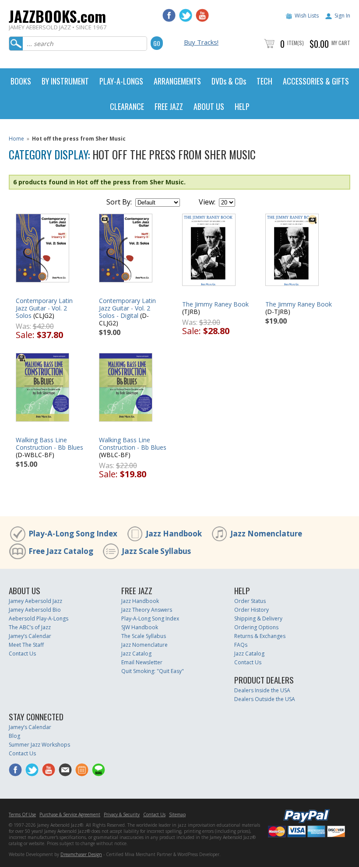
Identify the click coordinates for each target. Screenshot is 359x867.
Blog (14, 736)
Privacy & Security (122, 814)
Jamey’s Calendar (30, 636)
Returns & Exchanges (259, 636)
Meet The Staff (26, 644)
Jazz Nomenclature (266, 534)
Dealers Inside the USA (262, 690)
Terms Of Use (22, 814)
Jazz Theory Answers (146, 609)
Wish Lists (307, 15)
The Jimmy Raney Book (215, 304)
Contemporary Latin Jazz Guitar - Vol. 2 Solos (44, 308)
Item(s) (295, 42)
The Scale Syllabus (143, 636)
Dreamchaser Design (81, 854)
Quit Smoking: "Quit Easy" (152, 671)
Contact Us (22, 653)
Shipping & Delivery (258, 618)
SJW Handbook (139, 627)
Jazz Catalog (136, 653)
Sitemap (177, 814)
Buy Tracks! (201, 42)
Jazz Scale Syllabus (156, 551)
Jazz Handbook (174, 534)
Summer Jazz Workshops (39, 744)
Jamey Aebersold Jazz (35, 601)
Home (16, 138)
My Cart (340, 42)
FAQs (240, 644)
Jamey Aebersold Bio (35, 609)
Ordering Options (256, 627)
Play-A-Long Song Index (72, 534)
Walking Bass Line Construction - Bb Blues (49, 443)
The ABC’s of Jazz (30, 627)
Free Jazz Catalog (60, 551)
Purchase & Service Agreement (69, 814)
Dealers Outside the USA (264, 699)
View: (207, 201)
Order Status (250, 601)
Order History (251, 609)
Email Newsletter (141, 662)
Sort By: (119, 201)
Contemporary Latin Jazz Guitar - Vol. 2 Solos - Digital (127, 308)
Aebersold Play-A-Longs (38, 618)
